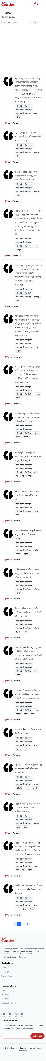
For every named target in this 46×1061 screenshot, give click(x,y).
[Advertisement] (23, 48)
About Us (5, 968)
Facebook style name (10, 1003)
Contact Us (5, 972)
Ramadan (5, 999)
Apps (3, 990)
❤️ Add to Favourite (13, 123)
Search (34, 22)
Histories (5, 995)
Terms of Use (6, 976)
